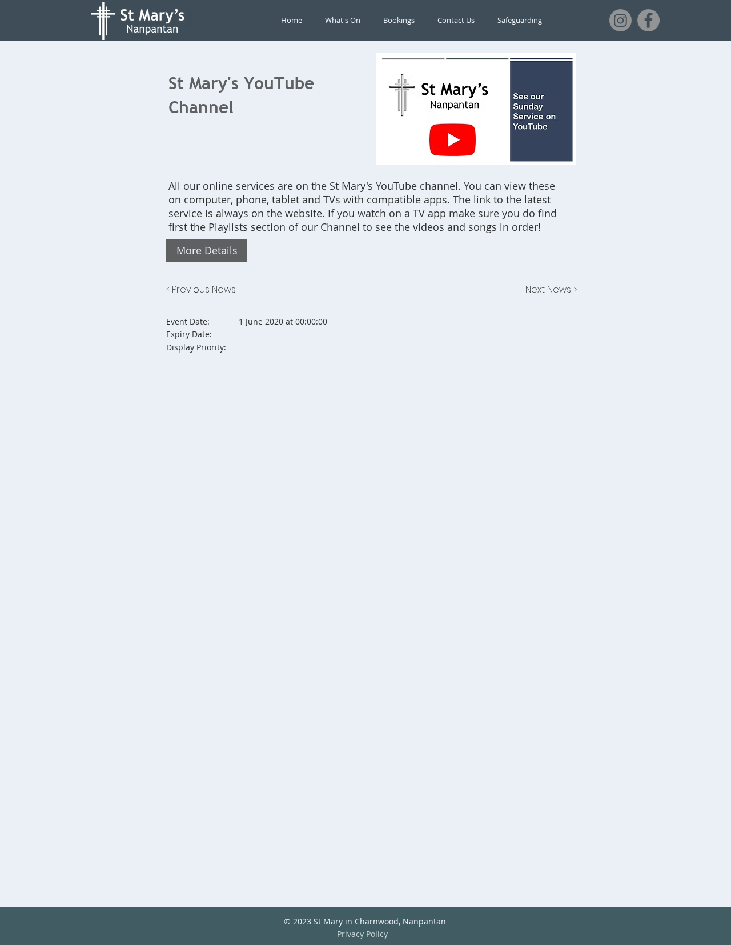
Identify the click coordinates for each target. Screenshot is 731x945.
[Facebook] (648, 20)
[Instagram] (620, 20)
